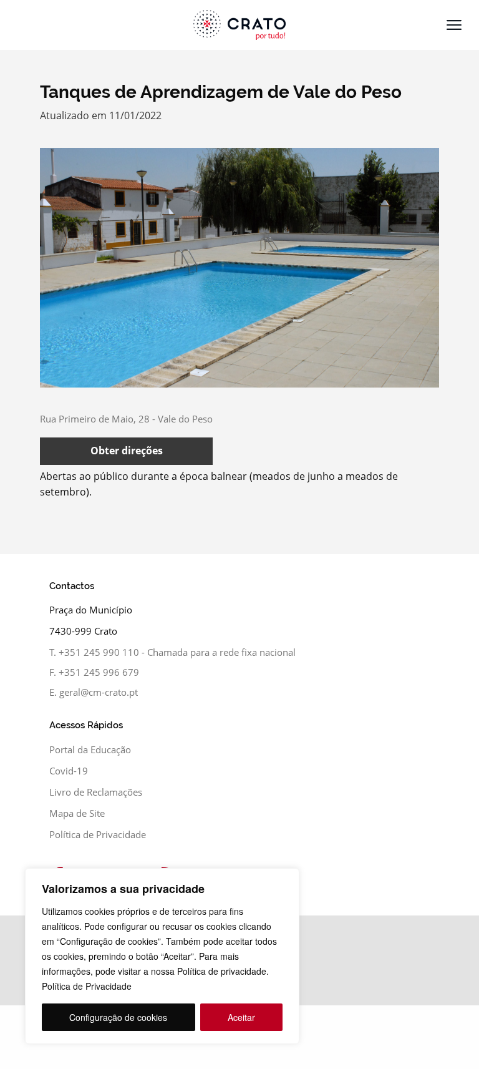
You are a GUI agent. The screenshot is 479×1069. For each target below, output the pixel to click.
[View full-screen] (239, 268)
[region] (162, 956)
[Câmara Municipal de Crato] (239, 25)
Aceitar (241, 1017)
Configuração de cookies (118, 1017)
